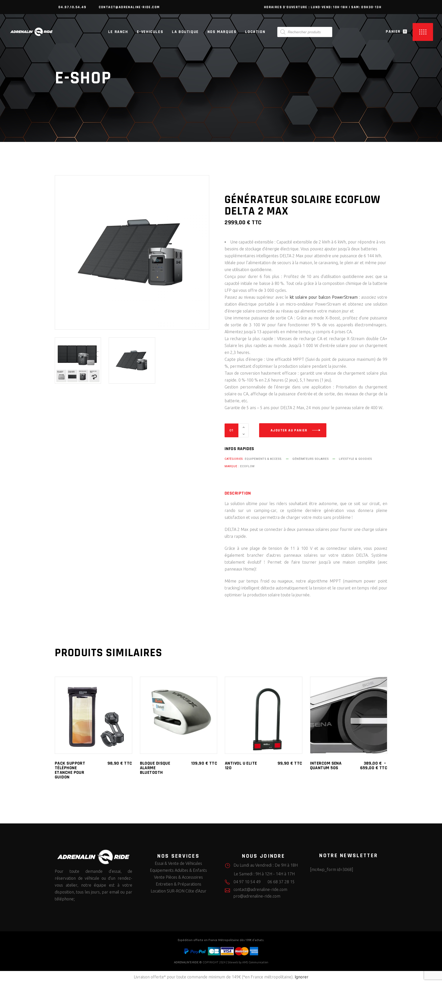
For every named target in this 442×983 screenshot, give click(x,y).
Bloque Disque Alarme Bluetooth (155, 767)
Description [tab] (238, 493)
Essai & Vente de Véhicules (178, 863)
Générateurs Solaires (310, 459)
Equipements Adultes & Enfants (178, 870)
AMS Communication (255, 962)
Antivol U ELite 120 (241, 765)
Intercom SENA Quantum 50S (326, 765)
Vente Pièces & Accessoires (178, 877)
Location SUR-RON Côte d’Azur (178, 891)
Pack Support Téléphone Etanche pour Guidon (70, 770)
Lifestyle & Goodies (355, 459)
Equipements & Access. (263, 459)
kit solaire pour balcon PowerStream (324, 297)
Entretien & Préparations (178, 884)
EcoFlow (247, 466)
